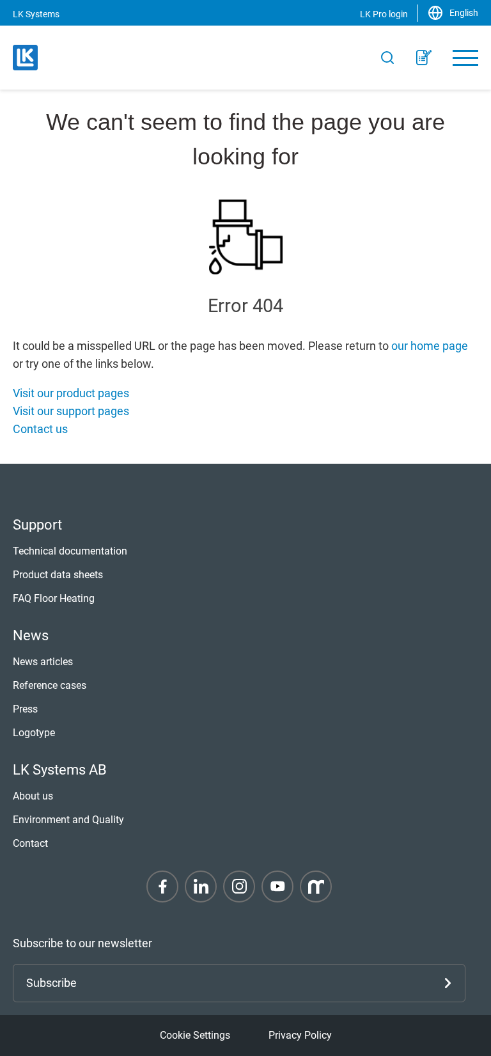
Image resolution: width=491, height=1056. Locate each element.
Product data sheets (58, 575)
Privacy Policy (300, 1035)
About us (33, 796)
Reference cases (49, 685)
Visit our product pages (71, 393)
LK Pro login (384, 14)
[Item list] (424, 58)
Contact (30, 843)
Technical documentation (70, 551)
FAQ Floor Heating (54, 598)
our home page (429, 345)
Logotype (34, 733)
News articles (43, 662)
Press (25, 709)
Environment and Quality (68, 820)
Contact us (40, 429)
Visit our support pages (71, 411)
